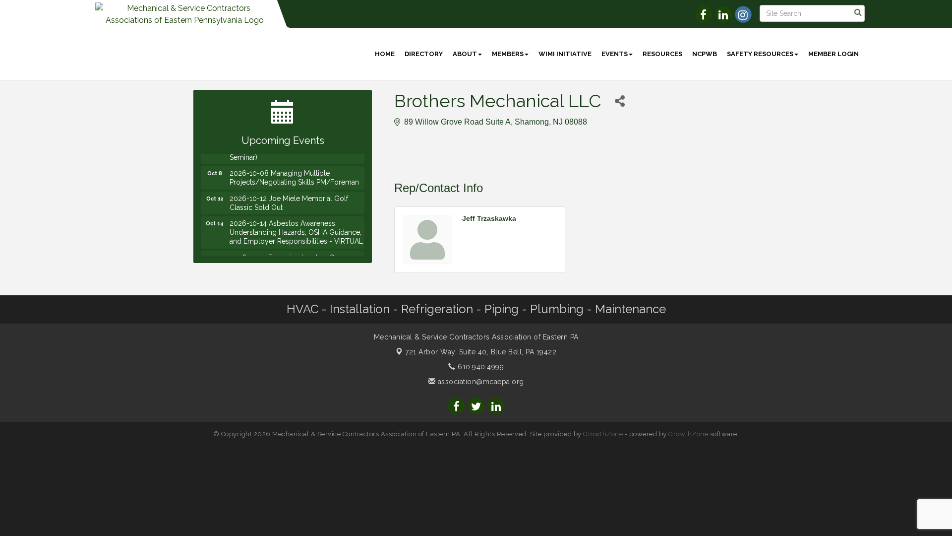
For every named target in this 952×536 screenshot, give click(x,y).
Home (385, 54)
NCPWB (704, 54)
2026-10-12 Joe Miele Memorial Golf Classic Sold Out (289, 198)
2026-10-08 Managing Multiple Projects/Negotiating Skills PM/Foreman (294, 173)
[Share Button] (619, 101)
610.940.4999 (480, 367)
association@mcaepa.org (479, 382)
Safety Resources (760, 54)
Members (508, 54)
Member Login (833, 54)
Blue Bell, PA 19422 (480, 352)
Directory (424, 54)
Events (614, 54)
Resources (662, 54)
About (465, 54)
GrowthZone (603, 434)
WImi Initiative (565, 54)
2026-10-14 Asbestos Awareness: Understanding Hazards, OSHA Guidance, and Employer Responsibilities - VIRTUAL (296, 228)
